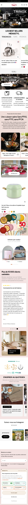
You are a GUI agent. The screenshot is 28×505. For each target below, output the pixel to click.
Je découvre (7, 84)
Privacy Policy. (4, 465)
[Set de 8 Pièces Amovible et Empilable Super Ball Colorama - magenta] (24, 67)
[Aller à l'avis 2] (12, 328)
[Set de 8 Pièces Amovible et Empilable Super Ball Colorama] (14, 191)
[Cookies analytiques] (24, 483)
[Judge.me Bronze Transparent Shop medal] (20, 367)
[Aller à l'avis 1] (10, 328)
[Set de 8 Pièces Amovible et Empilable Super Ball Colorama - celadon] (22, 67)
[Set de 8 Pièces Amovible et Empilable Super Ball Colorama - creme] (9, 212)
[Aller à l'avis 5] (17, 329)
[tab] (6, 37)
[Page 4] (13, 264)
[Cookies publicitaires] (11, 487)
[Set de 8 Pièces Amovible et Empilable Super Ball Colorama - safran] (12, 212)
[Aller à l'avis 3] (14, 328)
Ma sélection (14, 496)
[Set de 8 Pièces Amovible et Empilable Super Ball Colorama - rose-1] (26, 67)
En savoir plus (14, 18)
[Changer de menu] (1, 4)
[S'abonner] (25, 460)
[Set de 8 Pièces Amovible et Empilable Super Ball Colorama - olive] (14, 212)
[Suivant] (27, 252)
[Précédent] (1, 252)
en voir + (14, 71)
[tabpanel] (14, 54)
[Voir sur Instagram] (11, 435)
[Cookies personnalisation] (24, 487)
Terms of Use (21, 464)
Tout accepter (14, 492)
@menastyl (14, 425)
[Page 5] (14, 264)
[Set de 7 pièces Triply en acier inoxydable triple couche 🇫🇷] (10, 49)
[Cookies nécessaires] (11, 483)
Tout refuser (14, 500)
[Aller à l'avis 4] (15, 328)
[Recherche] (22, 4)
